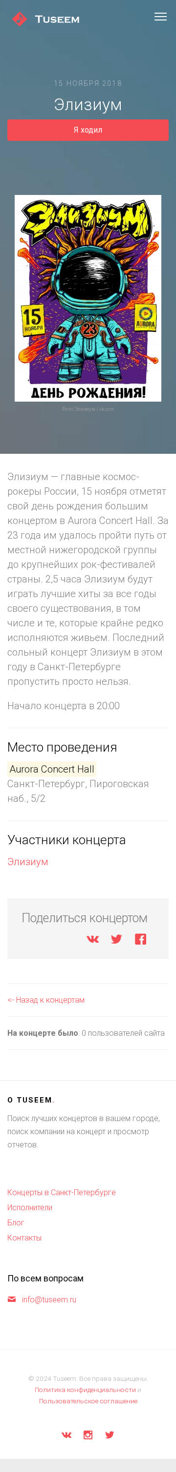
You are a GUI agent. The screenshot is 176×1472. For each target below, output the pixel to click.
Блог (15, 1222)
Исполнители (29, 1207)
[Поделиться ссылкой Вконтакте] (93, 941)
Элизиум (27, 862)
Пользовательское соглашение (88, 1401)
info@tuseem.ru (49, 1299)
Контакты (24, 1237)
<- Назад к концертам (46, 1000)
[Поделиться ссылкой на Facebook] (141, 941)
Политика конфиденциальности (85, 1390)
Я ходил (88, 130)
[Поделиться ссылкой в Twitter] (117, 941)
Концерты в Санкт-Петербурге (61, 1192)
